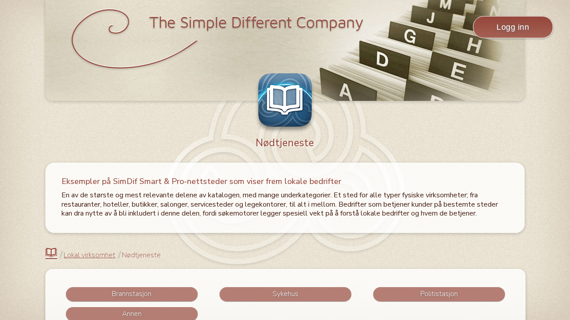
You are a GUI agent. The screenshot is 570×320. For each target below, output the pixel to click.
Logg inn (513, 27)
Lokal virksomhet (89, 255)
